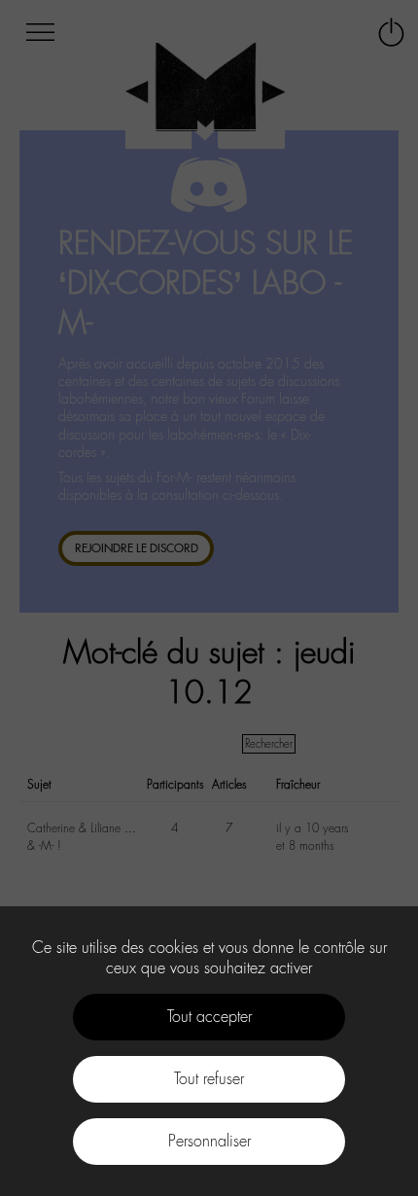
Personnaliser (209, 1141)
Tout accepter (209, 1016)
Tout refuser (209, 1079)
